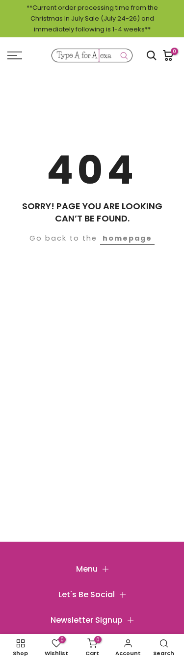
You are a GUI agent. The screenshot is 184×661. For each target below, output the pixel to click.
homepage (127, 238)
